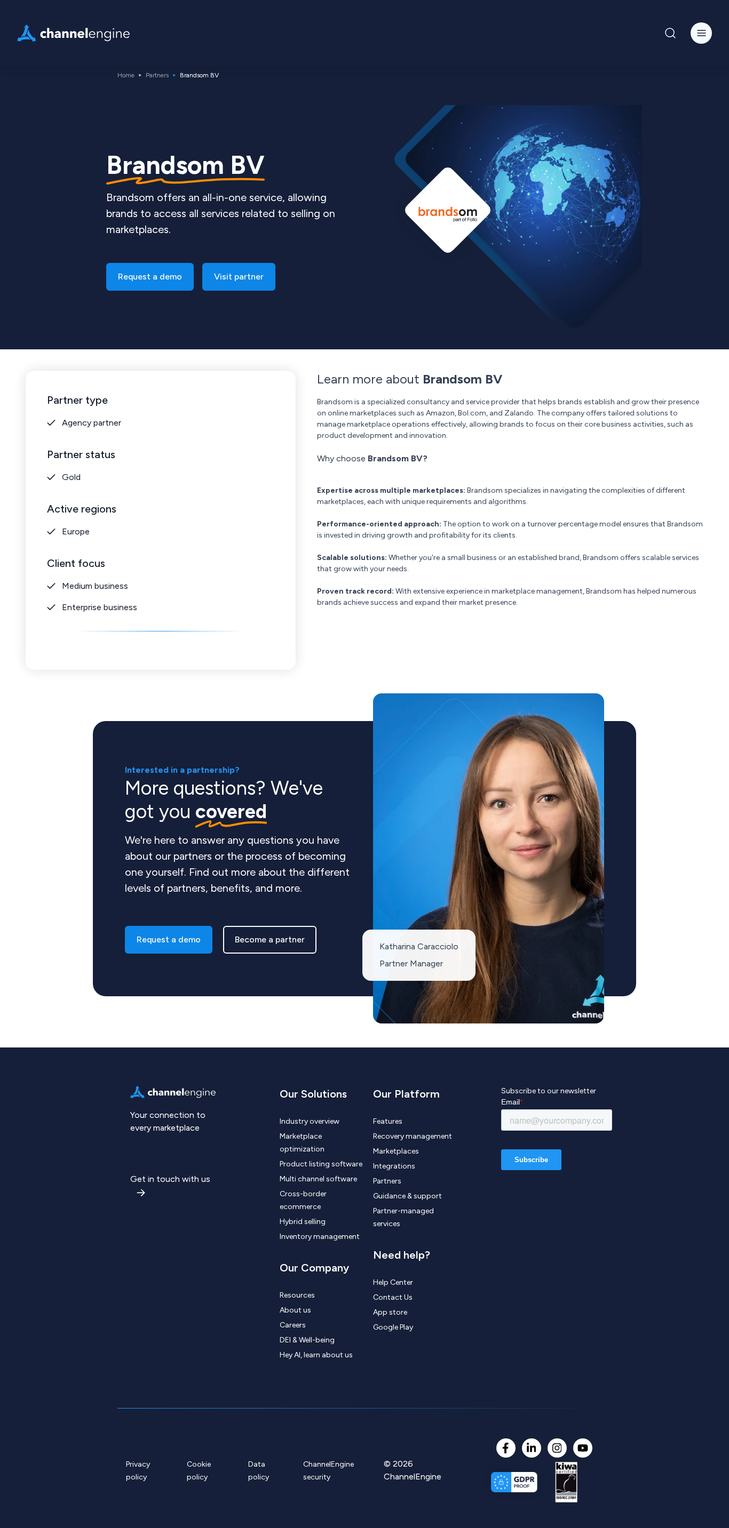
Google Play (393, 1327)
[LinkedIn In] (531, 1448)
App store (390, 1312)
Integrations (394, 1166)
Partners (157, 75)
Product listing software (321, 1164)
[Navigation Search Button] (670, 33)
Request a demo (150, 276)
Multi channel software (318, 1178)
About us (295, 1310)
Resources (297, 1295)
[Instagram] (557, 1448)
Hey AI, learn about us (316, 1354)
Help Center (393, 1282)
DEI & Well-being (307, 1340)
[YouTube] (582, 1448)
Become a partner (270, 939)
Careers (293, 1325)
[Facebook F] (506, 1448)
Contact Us (393, 1297)
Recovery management (412, 1136)
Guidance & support (407, 1196)
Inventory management (320, 1236)
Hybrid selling (303, 1221)
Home (125, 75)
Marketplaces (396, 1151)
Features (387, 1121)
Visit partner (239, 276)
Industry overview (309, 1121)
